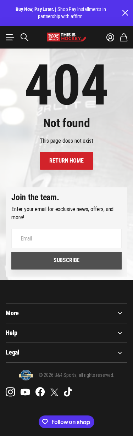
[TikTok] (68, 392)
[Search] (24, 37)
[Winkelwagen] (123, 37)
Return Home (66, 160)
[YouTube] (25, 392)
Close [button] (124, 13)
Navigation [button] (9, 37)
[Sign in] (110, 37)
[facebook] (40, 392)
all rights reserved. (96, 375)
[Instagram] (10, 392)
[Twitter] (54, 392)
